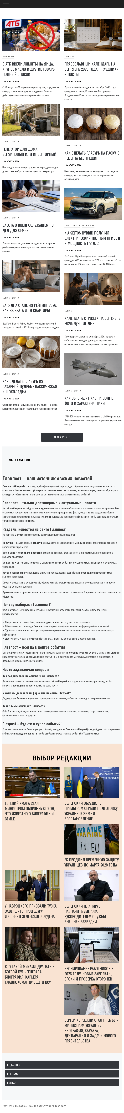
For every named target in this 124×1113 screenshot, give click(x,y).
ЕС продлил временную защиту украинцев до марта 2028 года (91, 862)
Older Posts (62, 437)
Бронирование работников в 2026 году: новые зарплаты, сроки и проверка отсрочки (89, 973)
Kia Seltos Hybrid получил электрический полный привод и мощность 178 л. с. (92, 238)
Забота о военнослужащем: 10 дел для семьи (28, 227)
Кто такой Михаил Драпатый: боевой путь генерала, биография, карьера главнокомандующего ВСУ (30, 974)
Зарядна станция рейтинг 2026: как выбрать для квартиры (29, 307)
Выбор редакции (62, 758)
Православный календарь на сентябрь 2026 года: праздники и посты (91, 69)
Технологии (88, 226)
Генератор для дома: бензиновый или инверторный (29, 151)
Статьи (15, 142)
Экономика (8, 57)
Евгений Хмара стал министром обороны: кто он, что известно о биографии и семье (30, 811)
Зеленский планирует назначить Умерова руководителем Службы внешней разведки (85, 913)
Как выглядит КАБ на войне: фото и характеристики (89, 400)
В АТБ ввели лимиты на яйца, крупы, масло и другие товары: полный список (29, 69)
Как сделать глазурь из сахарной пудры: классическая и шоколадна (29, 386)
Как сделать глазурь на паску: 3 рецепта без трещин (91, 155)
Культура (69, 57)
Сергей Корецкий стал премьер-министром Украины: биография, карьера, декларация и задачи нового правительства (91, 1030)
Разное (68, 146)
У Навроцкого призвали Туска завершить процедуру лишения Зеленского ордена (31, 911)
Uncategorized (72, 226)
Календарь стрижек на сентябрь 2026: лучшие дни (92, 320)
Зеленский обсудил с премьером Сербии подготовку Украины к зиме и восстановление (91, 810)
